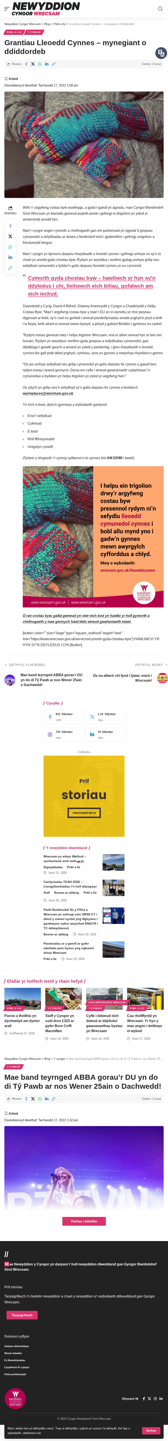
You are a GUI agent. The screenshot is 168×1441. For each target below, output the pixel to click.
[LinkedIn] (105, 734)
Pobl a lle (14, 32)
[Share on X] (33, 64)
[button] (151, 1430)
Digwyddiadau (53, 867)
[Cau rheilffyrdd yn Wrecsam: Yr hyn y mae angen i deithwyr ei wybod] (145, 999)
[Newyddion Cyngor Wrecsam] (46, 8)
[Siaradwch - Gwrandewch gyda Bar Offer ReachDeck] (161, 53)
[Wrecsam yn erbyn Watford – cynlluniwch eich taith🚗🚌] (113, 862)
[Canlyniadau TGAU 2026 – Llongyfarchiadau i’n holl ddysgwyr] (113, 888)
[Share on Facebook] (26, 64)
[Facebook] (63, 716)
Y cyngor (34, 32)
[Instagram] (63, 734)
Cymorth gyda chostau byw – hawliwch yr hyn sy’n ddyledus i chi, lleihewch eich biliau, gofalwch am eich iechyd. (92, 286)
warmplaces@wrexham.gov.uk (48, 393)
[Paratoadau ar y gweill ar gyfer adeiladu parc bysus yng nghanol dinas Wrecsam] (113, 949)
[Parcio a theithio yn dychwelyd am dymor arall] (22, 999)
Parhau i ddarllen (84, 1221)
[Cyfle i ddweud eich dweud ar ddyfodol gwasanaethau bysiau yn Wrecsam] (104, 999)
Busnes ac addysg (66, 892)
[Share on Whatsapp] (40, 64)
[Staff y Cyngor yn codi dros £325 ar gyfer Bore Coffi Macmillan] (63, 999)
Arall (47, 892)
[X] (105, 716)
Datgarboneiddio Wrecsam (107, 1002)
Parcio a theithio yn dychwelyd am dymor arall (22, 1021)
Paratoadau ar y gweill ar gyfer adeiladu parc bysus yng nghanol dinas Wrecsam (69, 948)
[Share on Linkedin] (47, 64)
